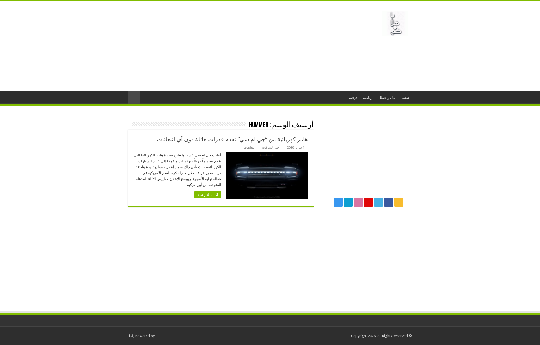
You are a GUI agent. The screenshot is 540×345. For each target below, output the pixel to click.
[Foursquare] (348, 202)
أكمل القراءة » (208, 195)
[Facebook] (388, 202)
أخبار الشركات (271, 147)
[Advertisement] (234, 45)
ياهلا (131, 336)
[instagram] (338, 202)
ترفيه (353, 98)
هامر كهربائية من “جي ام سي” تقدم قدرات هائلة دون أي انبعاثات (232, 139)
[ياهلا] (395, 22)
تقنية (405, 98)
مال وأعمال (387, 98)
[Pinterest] (368, 202)
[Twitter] (378, 202)
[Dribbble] (358, 202)
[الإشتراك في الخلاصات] (129, 124)
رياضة (367, 98)
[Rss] (398, 202)
